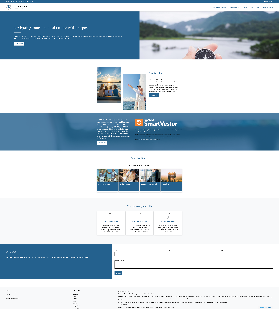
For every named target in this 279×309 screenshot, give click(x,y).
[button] (219, 7)
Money (74, 301)
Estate (74, 296)
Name (116, 251)
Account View (268, 1)
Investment (75, 294)
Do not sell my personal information (217, 302)
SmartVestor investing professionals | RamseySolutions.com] (147, 139)
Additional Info (119, 260)
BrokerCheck (151, 294)
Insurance (75, 298)
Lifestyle (75, 303)
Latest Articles (76, 305)
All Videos (75, 307)
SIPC (173, 307)
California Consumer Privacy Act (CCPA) (165, 302)
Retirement (75, 293)
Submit (118, 273)
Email (169, 251)
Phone (223, 251)
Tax (74, 300)
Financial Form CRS (124, 291)
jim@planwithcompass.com (12, 298)
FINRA (168, 307)
